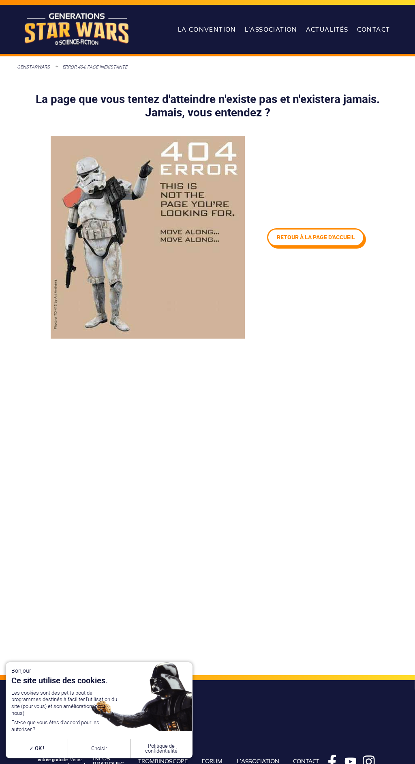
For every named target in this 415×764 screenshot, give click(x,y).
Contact (373, 29)
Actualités (327, 29)
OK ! (39, 748)
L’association (271, 29)
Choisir (99, 748)
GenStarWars (33, 67)
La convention (207, 29)
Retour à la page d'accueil (316, 237)
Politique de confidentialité (161, 749)
